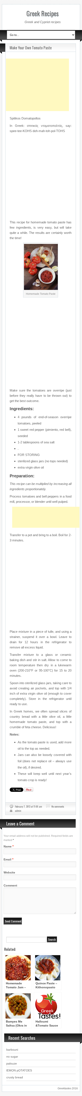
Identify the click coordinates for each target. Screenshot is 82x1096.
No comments (58, 806)
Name (8, 846)
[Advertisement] (37, 74)
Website (9, 872)
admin (18, 810)
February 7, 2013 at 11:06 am (28, 806)
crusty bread (14, 1077)
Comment (10, 885)
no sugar (12, 1056)
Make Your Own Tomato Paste (31, 47)
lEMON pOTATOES (19, 1070)
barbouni (12, 1049)
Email (7, 859)
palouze (11, 1063)
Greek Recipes (42, 13)
